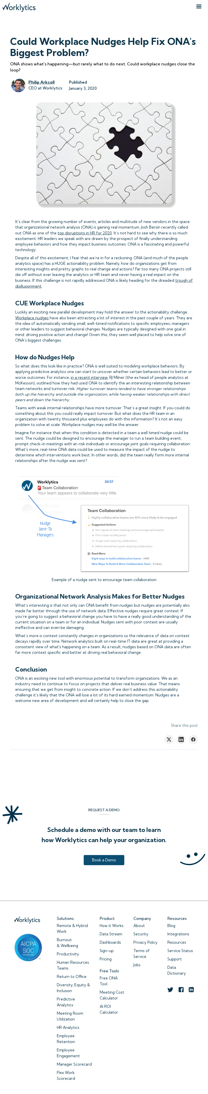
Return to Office (71, 976)
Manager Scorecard (74, 1064)
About (139, 925)
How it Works (112, 925)
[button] (198, 6)
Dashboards (110, 942)
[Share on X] (169, 739)
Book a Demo (104, 860)
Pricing (106, 959)
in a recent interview (89, 377)
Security (140, 934)
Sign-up (107, 950)
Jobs (137, 964)
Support (174, 959)
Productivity (68, 954)
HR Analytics (68, 1027)
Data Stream (111, 934)
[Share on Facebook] (193, 739)
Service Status (180, 950)
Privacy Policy (145, 942)
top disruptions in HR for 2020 (85, 233)
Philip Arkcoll (41, 82)
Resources (176, 942)
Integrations (178, 934)
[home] (19, 6)
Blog (171, 925)
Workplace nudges (32, 318)
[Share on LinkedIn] (181, 739)
